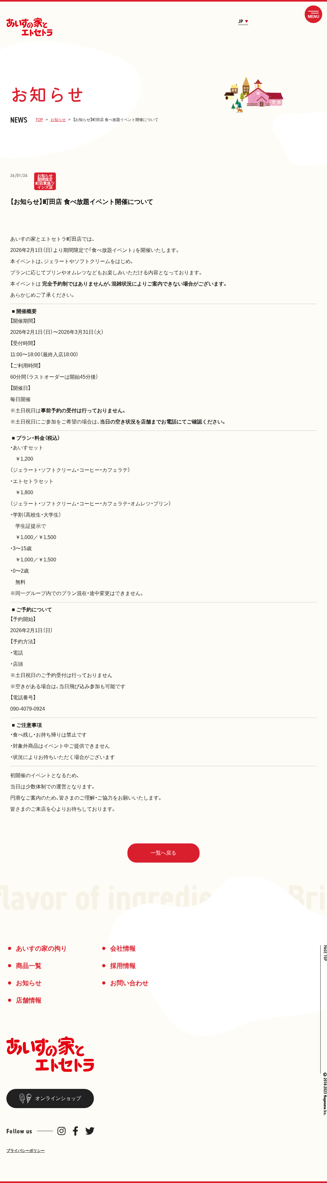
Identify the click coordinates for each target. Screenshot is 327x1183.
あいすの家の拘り (41, 948)
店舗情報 (29, 1000)
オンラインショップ (58, 1098)
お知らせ (58, 120)
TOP (39, 120)
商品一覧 (29, 965)
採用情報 (123, 965)
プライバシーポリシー (25, 1150)
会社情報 (123, 948)
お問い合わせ (129, 982)
